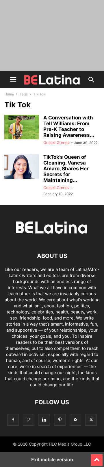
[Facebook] (13, 419)
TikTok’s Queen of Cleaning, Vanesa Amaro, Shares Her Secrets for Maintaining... (66, 168)
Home (9, 94)
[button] (13, 79)
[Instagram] (28, 419)
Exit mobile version (52, 459)
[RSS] (75, 419)
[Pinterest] (60, 419)
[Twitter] (91, 419)
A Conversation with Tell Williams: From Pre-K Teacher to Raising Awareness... (68, 126)
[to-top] (97, 457)
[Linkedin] (44, 419)
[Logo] (52, 238)
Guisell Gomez (56, 142)
